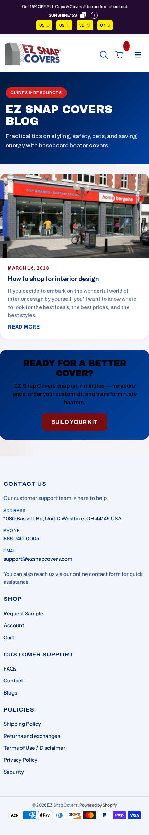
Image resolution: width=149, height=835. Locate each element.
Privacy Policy (20, 760)
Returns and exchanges (31, 736)
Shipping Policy (22, 724)
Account (13, 625)
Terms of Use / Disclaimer (34, 747)
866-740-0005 (21, 538)
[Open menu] (138, 55)
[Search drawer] (104, 55)
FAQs (9, 668)
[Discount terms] (94, 15)
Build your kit (74, 422)
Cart (8, 637)
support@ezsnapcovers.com (37, 558)
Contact (13, 680)
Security (13, 771)
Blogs (10, 692)
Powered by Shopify (98, 805)
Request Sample (23, 613)
